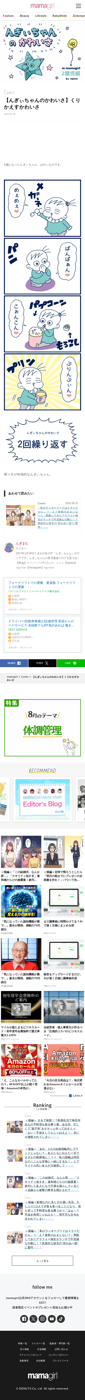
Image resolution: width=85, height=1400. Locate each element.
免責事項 (24, 1360)
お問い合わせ (61, 1349)
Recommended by (59, 1096)
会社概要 (40, 1360)
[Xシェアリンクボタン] (33, 1319)
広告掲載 (41, 1349)
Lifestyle (41, 15)
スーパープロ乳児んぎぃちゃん (45, 562)
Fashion (8, 15)
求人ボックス (26, 609)
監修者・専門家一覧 (60, 1343)
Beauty (24, 15)
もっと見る (42, 1261)
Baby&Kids (60, 15)
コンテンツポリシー (58, 1355)
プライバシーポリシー (30, 1355)
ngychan (21, 567)
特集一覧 (22, 1343)
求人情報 (24, 1349)
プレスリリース (60, 1360)
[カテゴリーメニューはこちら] (78, 6)
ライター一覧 (38, 1343)
